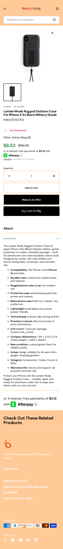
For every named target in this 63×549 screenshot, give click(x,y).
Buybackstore (24, 454)
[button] (5, 9)
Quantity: (8, 168)
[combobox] (31, 20)
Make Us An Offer (31, 199)
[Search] (54, 20)
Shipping (8, 159)
